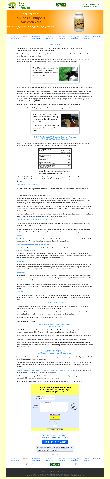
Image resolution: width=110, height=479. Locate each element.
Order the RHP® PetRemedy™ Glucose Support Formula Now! (55, 436)
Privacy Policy (55, 454)
